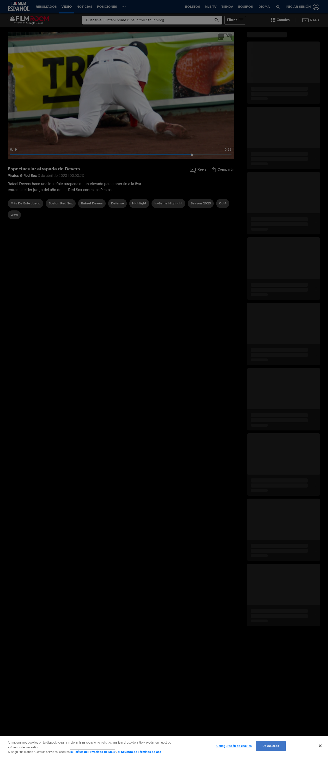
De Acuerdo (270, 746)
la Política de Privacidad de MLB (92, 752)
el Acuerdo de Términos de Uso (139, 752)
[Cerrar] (320, 745)
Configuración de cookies (234, 746)
